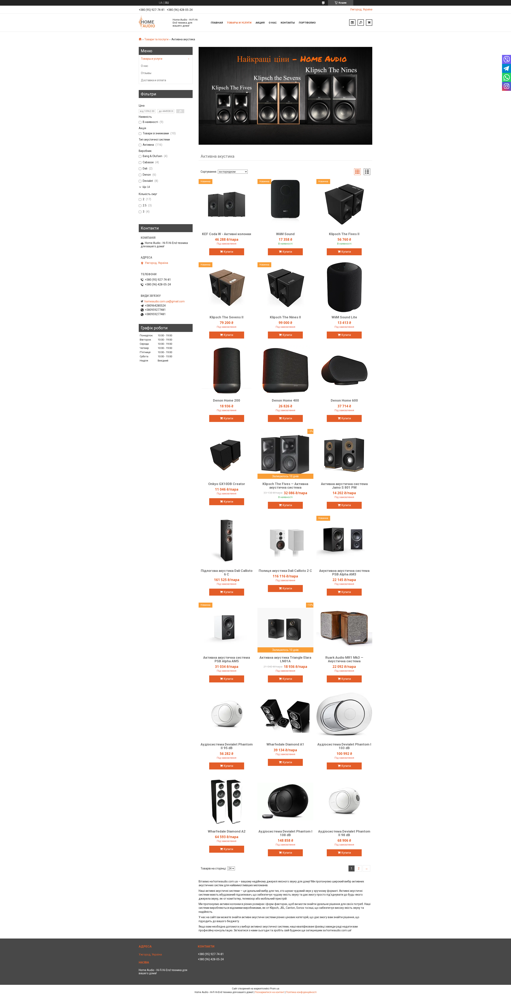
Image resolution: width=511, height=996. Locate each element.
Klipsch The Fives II (344, 234)
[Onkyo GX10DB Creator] (227, 454)
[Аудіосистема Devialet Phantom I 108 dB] (285, 801)
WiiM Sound (285, 234)
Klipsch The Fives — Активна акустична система (285, 485)
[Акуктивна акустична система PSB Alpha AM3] (344, 541)
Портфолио (307, 22)
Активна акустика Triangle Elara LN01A (285, 659)
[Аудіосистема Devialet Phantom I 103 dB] (344, 714)
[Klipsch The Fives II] (344, 204)
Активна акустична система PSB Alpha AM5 (226, 659)
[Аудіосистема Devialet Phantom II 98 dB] (344, 801)
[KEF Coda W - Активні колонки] (227, 204)
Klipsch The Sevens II (227, 317)
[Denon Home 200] (227, 370)
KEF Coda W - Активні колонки (226, 234)
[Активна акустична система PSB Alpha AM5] (227, 627)
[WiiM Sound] (285, 204)
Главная (217, 22)
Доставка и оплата (153, 80)
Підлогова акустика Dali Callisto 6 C (227, 572)
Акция (260, 22)
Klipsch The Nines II (285, 317)
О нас (273, 22)
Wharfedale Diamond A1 (285, 744)
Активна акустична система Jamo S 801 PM (344, 485)
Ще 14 (146, 186)
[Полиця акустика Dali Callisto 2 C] (285, 541)
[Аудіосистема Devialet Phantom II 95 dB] (227, 714)
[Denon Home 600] (344, 370)
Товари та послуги (156, 39)
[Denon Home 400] (285, 370)
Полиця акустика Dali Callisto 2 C (285, 570)
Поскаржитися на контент (269, 992)
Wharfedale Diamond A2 (227, 831)
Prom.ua (274, 988)
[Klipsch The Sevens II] (227, 287)
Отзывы (146, 73)
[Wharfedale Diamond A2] (227, 801)
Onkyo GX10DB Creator (226, 484)
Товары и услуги (239, 22)
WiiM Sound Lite (344, 317)
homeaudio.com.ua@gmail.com (165, 301)
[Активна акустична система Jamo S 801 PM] (344, 454)
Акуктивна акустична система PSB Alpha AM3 (344, 572)
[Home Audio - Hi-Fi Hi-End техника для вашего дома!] (154, 23)
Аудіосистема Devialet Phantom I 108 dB (285, 833)
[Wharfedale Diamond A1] (285, 714)
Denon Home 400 (285, 400)
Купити (228, 251)
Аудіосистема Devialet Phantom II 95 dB (227, 746)
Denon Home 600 (344, 400)
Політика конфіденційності (301, 992)
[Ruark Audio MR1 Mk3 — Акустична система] (344, 627)
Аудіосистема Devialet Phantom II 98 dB (344, 833)
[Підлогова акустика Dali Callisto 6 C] (227, 541)
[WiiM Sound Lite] (344, 287)
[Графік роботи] (352, 22)
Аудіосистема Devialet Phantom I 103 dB (344, 746)
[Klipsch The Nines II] (285, 287)
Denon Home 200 (226, 400)
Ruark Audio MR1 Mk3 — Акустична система (344, 659)
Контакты (288, 22)
